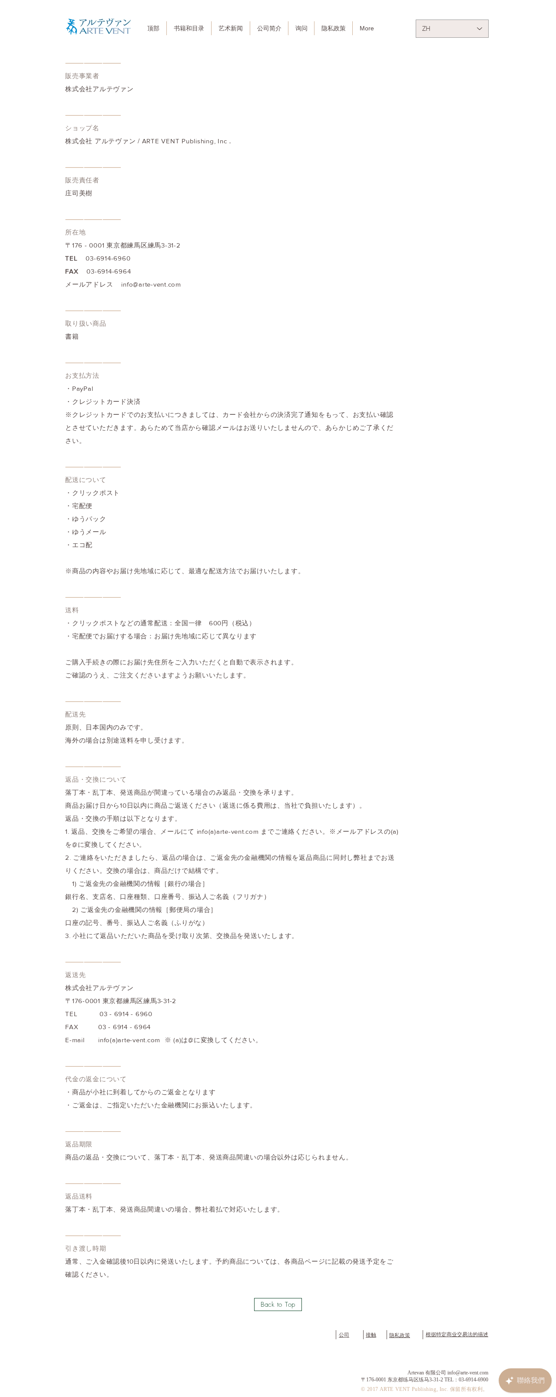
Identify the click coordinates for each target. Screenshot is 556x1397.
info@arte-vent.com (151, 284)
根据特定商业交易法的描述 (457, 1334)
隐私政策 (399, 1335)
